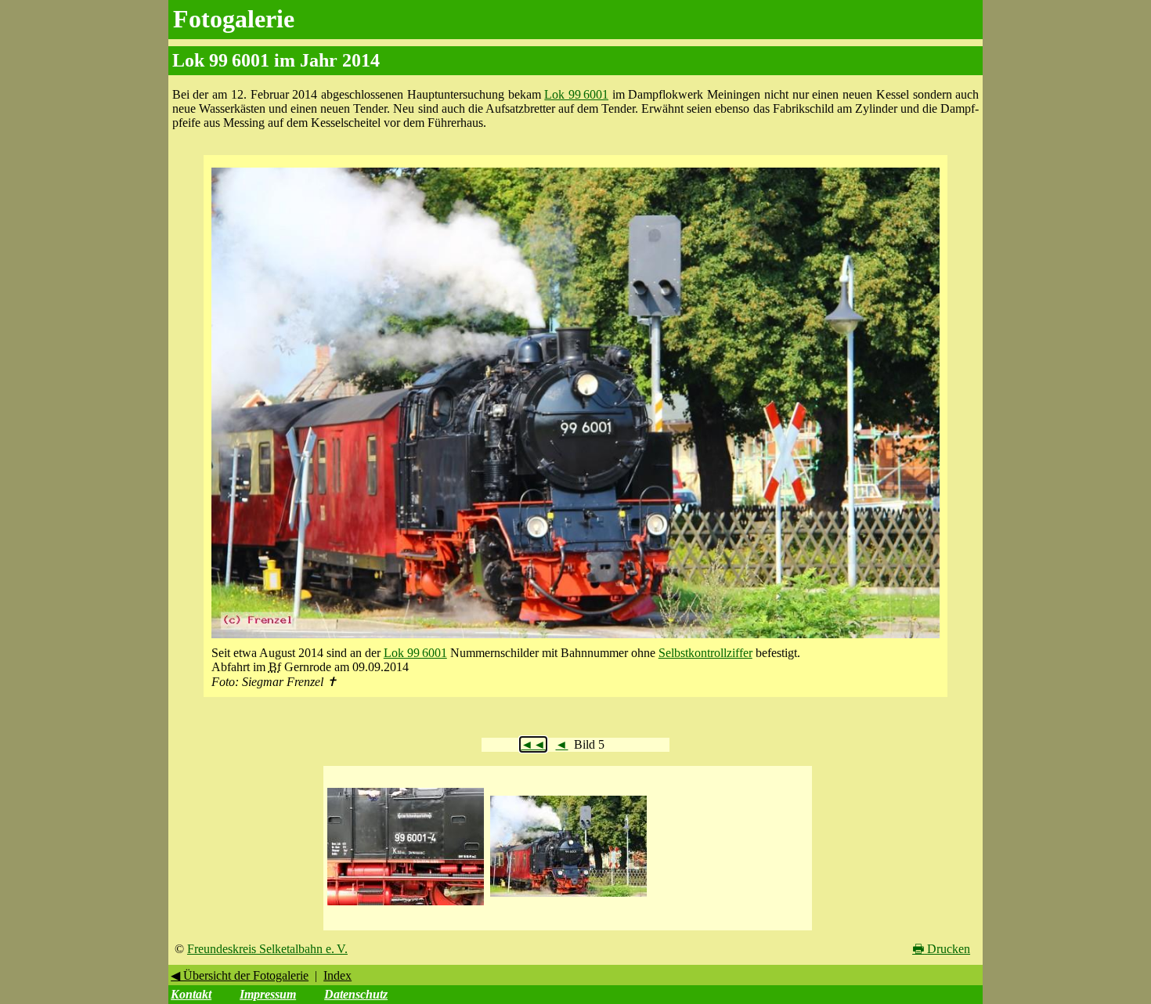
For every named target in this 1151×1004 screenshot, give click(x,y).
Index (337, 975)
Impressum (268, 994)
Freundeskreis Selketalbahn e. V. (267, 948)
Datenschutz (356, 994)
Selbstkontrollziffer (705, 652)
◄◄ (533, 744)
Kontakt (191, 994)
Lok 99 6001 (576, 94)
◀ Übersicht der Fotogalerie (239, 975)
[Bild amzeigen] (405, 905)
